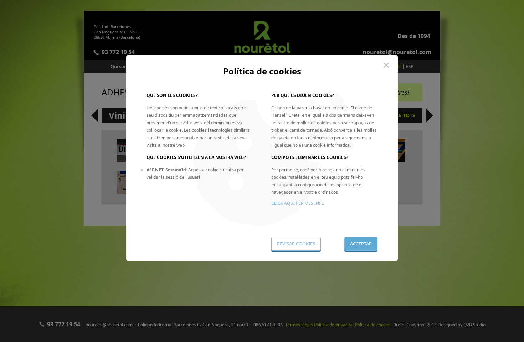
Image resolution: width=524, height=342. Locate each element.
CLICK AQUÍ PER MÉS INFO (297, 203)
